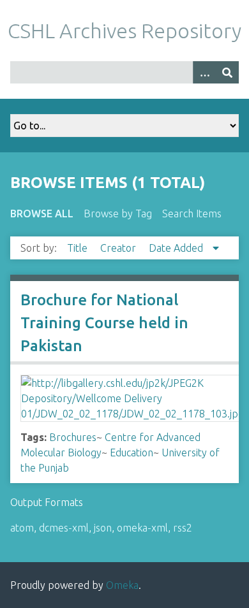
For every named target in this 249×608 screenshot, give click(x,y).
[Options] (204, 72)
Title (78, 248)
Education (131, 452)
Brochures (72, 437)
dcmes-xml (64, 527)
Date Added (177, 248)
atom (22, 527)
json (103, 527)
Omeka (122, 585)
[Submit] (227, 72)
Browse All (41, 213)
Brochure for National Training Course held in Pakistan (104, 322)
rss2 (182, 527)
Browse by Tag (118, 213)
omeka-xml (142, 527)
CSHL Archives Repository (124, 30)
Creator (119, 248)
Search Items (192, 213)
